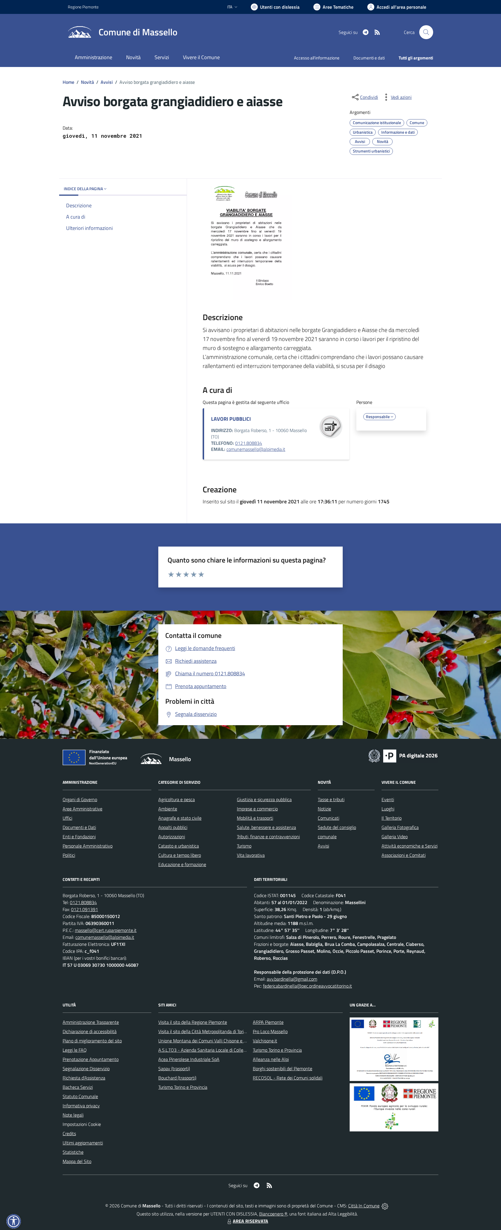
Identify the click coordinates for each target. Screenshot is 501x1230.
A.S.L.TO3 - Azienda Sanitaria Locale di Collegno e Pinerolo (214, 1049)
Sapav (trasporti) (174, 1068)
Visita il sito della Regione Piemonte (192, 1022)
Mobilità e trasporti (255, 817)
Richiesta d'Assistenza (84, 1077)
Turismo (244, 845)
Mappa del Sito (77, 1161)
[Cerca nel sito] (426, 32)
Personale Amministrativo (87, 845)
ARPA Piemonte (268, 1022)
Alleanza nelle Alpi (271, 1059)
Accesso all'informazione (317, 58)
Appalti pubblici (172, 827)
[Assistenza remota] (385, 1205)
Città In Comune (364, 1205)
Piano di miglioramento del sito (92, 1040)
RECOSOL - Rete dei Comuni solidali (287, 1077)
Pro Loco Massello (270, 1031)
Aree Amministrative (82, 808)
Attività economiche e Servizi (410, 845)
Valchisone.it (265, 1040)
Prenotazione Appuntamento (91, 1059)
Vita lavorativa (251, 855)
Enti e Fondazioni (79, 836)
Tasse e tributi (331, 799)
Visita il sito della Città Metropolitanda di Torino (203, 1031)
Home (68, 82)
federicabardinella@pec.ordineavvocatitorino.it (307, 985)
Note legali (73, 1114)
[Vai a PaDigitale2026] (403, 755)
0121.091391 (84, 909)
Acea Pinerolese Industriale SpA (188, 1059)
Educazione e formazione (182, 864)
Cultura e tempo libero (179, 855)
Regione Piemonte (83, 7)
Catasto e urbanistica (178, 845)
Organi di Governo (80, 799)
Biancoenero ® (273, 1213)
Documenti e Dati (79, 827)
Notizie (324, 808)
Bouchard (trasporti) (177, 1077)
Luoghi (388, 808)
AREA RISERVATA (250, 1221)
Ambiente (167, 808)
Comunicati (328, 817)
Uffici (67, 817)
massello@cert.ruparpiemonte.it (106, 930)
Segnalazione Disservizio (86, 1068)
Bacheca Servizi (78, 1087)
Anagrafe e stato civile (180, 817)
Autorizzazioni (171, 836)
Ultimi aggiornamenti (83, 1142)
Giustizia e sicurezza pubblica (264, 799)
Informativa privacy (81, 1105)
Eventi (388, 799)
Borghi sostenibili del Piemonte (282, 1068)
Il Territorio (392, 817)
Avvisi (107, 82)
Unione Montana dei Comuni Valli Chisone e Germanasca (213, 1040)
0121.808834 (248, 443)
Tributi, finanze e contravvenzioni (268, 836)
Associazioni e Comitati (404, 855)
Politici (69, 855)
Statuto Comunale (80, 1096)
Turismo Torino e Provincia (182, 1087)
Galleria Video (395, 836)
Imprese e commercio (257, 808)
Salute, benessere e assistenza (266, 827)
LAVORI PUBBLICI (231, 419)
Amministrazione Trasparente (91, 1022)
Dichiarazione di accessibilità (90, 1031)
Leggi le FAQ (75, 1049)
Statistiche (73, 1152)
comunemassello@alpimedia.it (255, 449)
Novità (87, 82)
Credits (69, 1133)
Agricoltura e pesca (176, 799)
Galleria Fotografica (400, 827)
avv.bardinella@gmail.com (292, 978)
